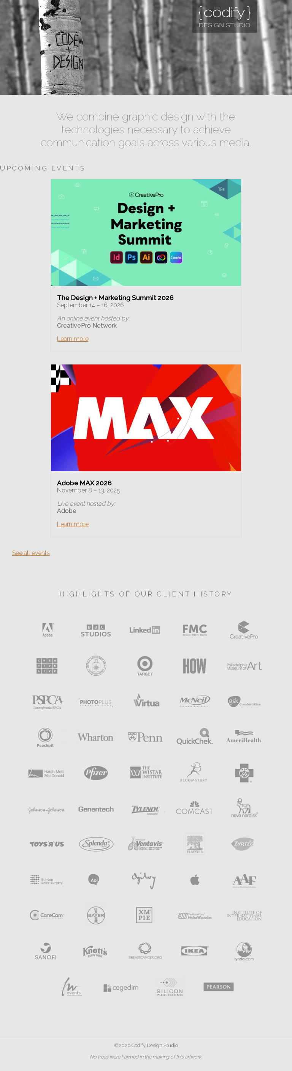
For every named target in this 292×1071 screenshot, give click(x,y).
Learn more (73, 338)
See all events (31, 553)
